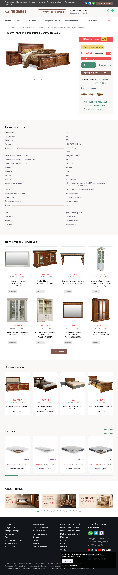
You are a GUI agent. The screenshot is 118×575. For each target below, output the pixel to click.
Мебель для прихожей (70, 531)
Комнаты (21, 21)
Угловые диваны (40, 531)
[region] (59, 26)
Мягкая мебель (72, 21)
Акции (110, 21)
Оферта (63, 568)
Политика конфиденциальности (45, 568)
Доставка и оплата (92, 109)
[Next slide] (66, 58)
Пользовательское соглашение (17, 568)
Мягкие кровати (40, 547)
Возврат (33, 2)
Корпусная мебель (52, 21)
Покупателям (21, 2)
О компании (9, 2)
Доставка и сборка (54, 2)
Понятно (68, 561)
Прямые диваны (40, 534)
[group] (22, 501)
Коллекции (34, 21)
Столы (63, 540)
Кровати (41, 27)
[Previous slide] (9, 58)
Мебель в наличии (92, 21)
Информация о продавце (95, 102)
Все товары (59, 351)
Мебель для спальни (69, 527)
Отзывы (41, 2)
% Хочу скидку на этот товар (96, 59)
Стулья (63, 547)
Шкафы (63, 543)
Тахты (35, 540)
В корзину (88, 65)
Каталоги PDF (11, 543)
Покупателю (10, 527)
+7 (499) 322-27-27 (97, 524)
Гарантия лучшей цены (93, 47)
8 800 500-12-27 (96, 527)
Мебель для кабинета (70, 534)
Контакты (8, 5)
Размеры (12, 291)
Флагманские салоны (53, 12)
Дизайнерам (70, 2)
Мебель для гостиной (70, 524)
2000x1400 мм (101, 83)
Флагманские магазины (94, 105)
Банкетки (37, 543)
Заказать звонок (104, 3)
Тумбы (63, 550)
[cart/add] (24, 291)
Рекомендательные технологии (82, 568)
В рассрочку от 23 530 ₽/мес (96, 73)
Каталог (8, 21)
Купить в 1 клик (105, 65)
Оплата (8, 537)
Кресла (36, 537)
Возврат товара (12, 531)
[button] (34, 79)
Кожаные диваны (40, 527)
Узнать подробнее (69, 566)
